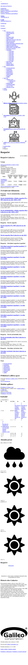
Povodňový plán (10, 37)
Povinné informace (10, 68)
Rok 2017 (11, 55)
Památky (8, 34)
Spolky (5, 88)
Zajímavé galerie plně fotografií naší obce (14, 129)
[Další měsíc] (7, 400)
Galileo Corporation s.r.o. (12, 644)
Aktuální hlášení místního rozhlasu (15, 103)
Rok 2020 (11, 59)
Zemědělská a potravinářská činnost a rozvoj (4, 181)
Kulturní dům (9, 83)
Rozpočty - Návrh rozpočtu (9, 222)
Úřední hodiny (9, 74)
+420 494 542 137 (5, 16)
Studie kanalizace (10, 42)
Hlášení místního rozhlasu (12, 46)
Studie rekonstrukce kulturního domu (14, 43)
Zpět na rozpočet (4, 164)
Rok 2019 (11, 57)
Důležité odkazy (10, 64)
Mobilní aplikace (10, 65)
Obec (4, 30)
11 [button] (2, 422)
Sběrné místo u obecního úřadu (13, 47)
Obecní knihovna (10, 33)
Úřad (4, 66)
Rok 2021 (11, 60)
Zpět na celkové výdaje (13, 164)
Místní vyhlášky (10, 38)
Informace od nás (10, 87)
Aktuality (11, 82)
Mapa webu (9, 62)
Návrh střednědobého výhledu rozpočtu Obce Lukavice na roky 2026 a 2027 (14, 211)
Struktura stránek (12, 649)
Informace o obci (10, 32)
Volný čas (5, 78)
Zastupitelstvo (9, 71)
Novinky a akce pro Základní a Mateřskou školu (14, 142)
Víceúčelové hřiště (10, 84)
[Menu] (1, 1)
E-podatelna (9, 69)
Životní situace (9, 73)
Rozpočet (8, 75)
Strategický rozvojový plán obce (13, 39)
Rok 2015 (11, 52)
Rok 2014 (11, 51)
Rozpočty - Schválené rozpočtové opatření (13, 243)
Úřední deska (9, 70)
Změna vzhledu (4, 649)
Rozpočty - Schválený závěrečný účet (11, 348)
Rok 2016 (11, 53)
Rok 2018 (11, 56)
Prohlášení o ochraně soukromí (19, 651)
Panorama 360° (9, 61)
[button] (3, 28)
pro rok (22, 155)
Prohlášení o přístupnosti (6, 651)
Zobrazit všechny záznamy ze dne (17, 416)
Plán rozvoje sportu (10, 41)
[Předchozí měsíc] (1, 400)
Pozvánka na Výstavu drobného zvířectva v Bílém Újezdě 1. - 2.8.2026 (18, 409)
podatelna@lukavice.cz (6, 20)
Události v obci (9, 79)
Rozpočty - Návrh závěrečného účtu (11, 334)
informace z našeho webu (11, 378)
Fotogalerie (8, 50)
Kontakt (5, 89)
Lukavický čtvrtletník (11, 44)
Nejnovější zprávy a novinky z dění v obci (14, 116)
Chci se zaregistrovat (5, 381)
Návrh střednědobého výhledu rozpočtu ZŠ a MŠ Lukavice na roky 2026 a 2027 (14, 199)
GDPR (7, 77)
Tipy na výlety (9, 85)
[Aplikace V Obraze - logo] (7, 387)
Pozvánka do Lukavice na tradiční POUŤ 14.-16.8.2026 (5, 426)
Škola (7, 35)
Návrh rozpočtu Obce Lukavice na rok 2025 (14, 235)
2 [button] (21, 403)
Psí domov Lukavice (11, 48)
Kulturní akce (12, 80)
